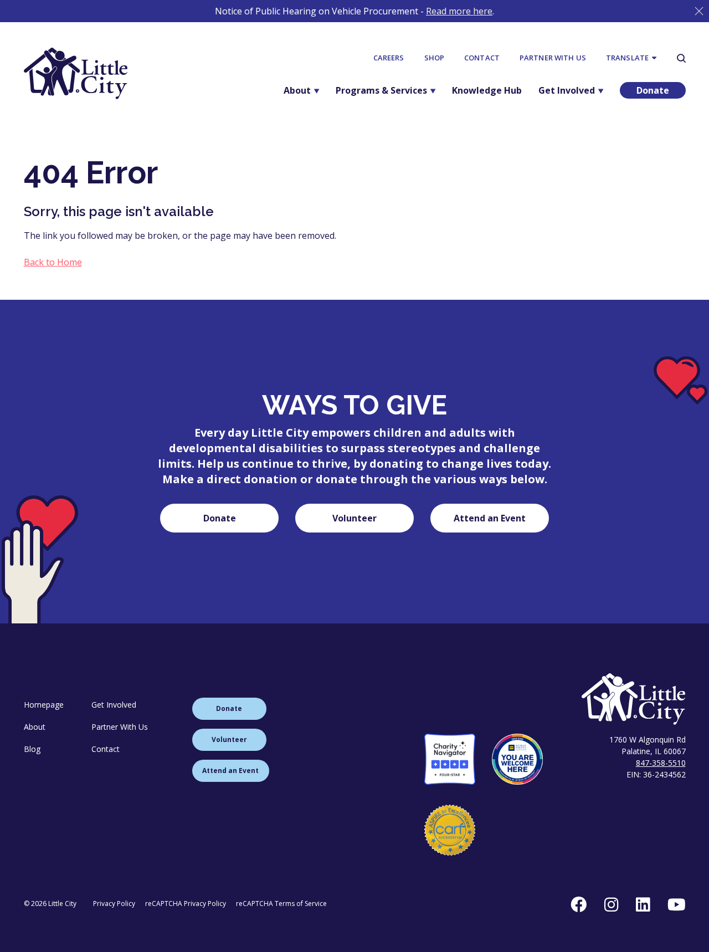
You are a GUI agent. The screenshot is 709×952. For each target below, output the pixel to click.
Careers (388, 58)
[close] (699, 11)
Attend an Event (490, 518)
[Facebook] (579, 904)
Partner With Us (553, 58)
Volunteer (354, 518)
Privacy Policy (114, 903)
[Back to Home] (555, 699)
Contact (482, 58)
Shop (434, 58)
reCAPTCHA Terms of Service (281, 903)
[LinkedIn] (643, 904)
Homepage (44, 704)
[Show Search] (681, 58)
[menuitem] (388, 58)
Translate (629, 58)
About (297, 90)
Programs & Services (381, 90)
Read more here (459, 11)
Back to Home (53, 262)
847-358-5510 (661, 762)
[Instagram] (611, 904)
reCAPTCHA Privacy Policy (185, 903)
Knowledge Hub (487, 90)
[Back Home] (76, 73)
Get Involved (566, 90)
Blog (32, 749)
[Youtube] (676, 904)
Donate (652, 90)
